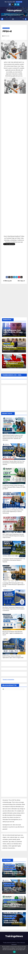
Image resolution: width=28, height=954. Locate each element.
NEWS (13, 865)
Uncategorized (6, 28)
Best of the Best (7, 865)
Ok (14, 951)
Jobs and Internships (8, 916)
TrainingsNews (14, 10)
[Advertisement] (14, 149)
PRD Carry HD (8, 280)
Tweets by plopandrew (8, 679)
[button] (23, 19)
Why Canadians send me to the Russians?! (13, 362)
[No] (26, 949)
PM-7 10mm (21, 280)
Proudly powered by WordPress (9, 942)
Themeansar (13, 944)
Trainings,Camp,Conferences (10, 869)
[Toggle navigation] (13, 19)
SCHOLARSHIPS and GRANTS (9, 867)
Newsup (22, 942)
